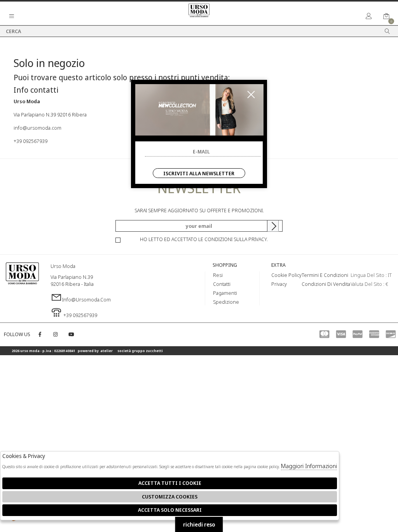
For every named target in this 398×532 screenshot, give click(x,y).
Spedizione (226, 301)
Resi (218, 274)
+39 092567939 (30, 140)
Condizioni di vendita (326, 283)
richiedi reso (199, 524)
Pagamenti (225, 292)
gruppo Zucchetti (147, 350)
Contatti (221, 283)
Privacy (279, 283)
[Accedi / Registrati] (369, 16)
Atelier (106, 350)
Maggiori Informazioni (309, 466)
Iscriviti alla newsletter (198, 173)
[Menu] (11, 16)
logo (22, 285)
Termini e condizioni (325, 274)
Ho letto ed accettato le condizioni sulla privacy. (204, 239)
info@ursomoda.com (37, 127)
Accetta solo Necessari (170, 509)
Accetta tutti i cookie (169, 482)
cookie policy (286, 274)
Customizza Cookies (169, 496)
